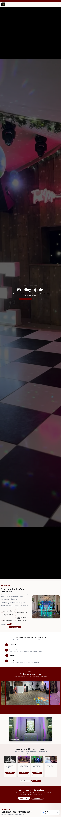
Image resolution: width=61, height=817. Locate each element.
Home (2, 580)
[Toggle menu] (58, 4)
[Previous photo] (27, 708)
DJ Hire (6, 580)
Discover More (10, 772)
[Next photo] (34, 708)
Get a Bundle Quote (36, 780)
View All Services (24, 780)
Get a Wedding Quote (25, 299)
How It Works (37, 299)
